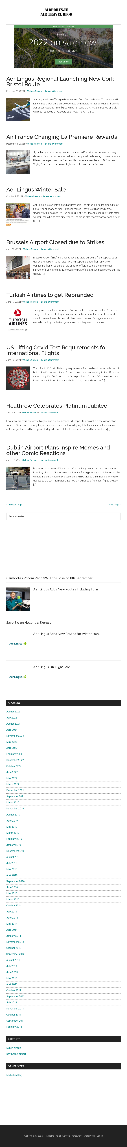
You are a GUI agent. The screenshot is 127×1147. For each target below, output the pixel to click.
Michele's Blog (14, 1075)
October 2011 (13, 1014)
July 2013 (11, 966)
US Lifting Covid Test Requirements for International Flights (56, 350)
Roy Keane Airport (16, 1054)
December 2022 (15, 760)
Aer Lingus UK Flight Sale (51, 667)
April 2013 (12, 984)
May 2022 (11, 778)
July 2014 (11, 911)
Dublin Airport (13, 1047)
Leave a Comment (54, 91)
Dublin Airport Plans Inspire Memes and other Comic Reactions (58, 450)
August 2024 (13, 723)
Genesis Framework (72, 1136)
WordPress (89, 1136)
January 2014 (13, 935)
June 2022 (12, 772)
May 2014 (11, 923)
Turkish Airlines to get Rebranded (50, 295)
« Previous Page (14, 504)
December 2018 (15, 851)
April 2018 (12, 875)
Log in (99, 1136)
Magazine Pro (51, 1136)
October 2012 (13, 990)
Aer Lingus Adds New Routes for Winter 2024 (66, 634)
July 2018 (11, 863)
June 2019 (12, 820)
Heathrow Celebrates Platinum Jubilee (56, 405)
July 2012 (11, 1002)
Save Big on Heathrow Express (28, 622)
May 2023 (11, 741)
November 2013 (15, 941)
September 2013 (15, 954)
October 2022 (13, 766)
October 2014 (13, 905)
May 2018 (11, 869)
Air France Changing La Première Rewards (61, 137)
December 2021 (15, 790)
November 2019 (15, 808)
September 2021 (15, 796)
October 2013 (13, 948)
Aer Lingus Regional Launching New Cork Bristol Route (60, 81)
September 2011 (15, 1020)
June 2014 (12, 917)
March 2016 (12, 899)
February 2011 (14, 1026)
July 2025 (11, 717)
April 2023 (12, 747)
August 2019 (13, 814)
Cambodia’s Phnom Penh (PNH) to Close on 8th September (49, 578)
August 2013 (13, 960)
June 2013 (12, 972)
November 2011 (15, 1008)
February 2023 (14, 754)
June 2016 (12, 887)
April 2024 (12, 729)
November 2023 (15, 735)
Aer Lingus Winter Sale (36, 189)
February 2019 (14, 838)
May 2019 (11, 826)
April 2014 (12, 929)
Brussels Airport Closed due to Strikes (55, 242)
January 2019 (13, 844)
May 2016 (11, 893)
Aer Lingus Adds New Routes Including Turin (65, 589)
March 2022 (12, 784)
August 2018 (13, 857)
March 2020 (12, 802)
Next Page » (115, 504)
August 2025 (13, 711)
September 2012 (15, 996)
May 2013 (11, 978)
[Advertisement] (63, 548)
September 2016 (15, 881)
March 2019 (12, 832)
